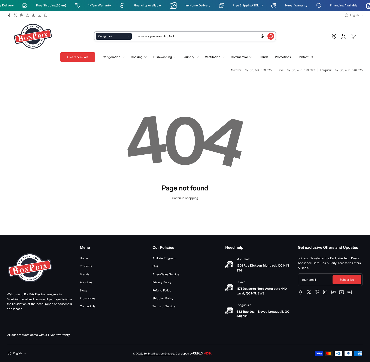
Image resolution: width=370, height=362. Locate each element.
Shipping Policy (162, 298)
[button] (354, 15)
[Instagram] (27, 15)
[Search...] (270, 36)
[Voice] (262, 36)
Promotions (87, 298)
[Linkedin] (45, 15)
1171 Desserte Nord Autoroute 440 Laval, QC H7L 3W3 (261, 291)
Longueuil (42, 299)
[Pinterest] (21, 15)
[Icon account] (343, 36)
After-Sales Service (165, 274)
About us (86, 282)
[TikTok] (33, 15)
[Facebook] (9, 15)
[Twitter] (15, 15)
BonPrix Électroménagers (41, 294)
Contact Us (87, 306)
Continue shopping (185, 198)
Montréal (13, 299)
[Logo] (33, 36)
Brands (48, 304)
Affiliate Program (163, 258)
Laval (24, 299)
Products (86, 266)
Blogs (83, 290)
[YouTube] (39, 15)
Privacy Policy (162, 282)
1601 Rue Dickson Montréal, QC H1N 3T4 (262, 268)
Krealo (202, 353)
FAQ (155, 266)
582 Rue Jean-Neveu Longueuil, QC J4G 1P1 (262, 314)
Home (84, 258)
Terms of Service (163, 306)
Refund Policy (161, 290)
